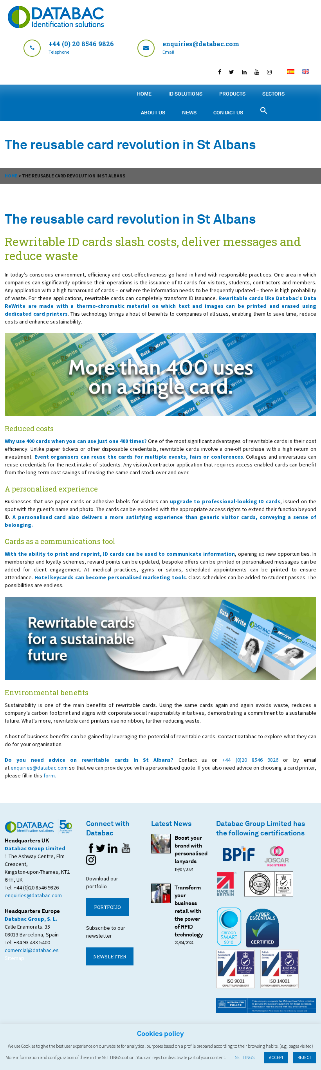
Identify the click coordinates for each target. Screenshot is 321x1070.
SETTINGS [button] (244, 1057)
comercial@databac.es (32, 950)
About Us (153, 112)
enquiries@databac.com (39, 767)
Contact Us (228, 112)
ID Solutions (185, 93)
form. (49, 775)
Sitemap (14, 958)
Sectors (273, 93)
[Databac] (56, 26)
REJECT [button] (304, 1057)
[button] (315, 7)
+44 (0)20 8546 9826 (250, 759)
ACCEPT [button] (276, 1057)
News (189, 112)
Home (144, 93)
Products (232, 93)
